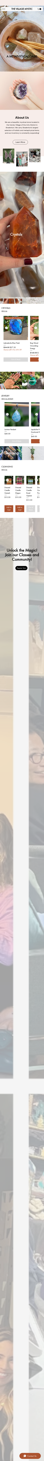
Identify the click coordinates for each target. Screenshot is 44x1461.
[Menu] (3, 9)
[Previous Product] (6, 328)
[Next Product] (35, 328)
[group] (21, 339)
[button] (39, 9)
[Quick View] (16, 414)
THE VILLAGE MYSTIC (21, 9)
